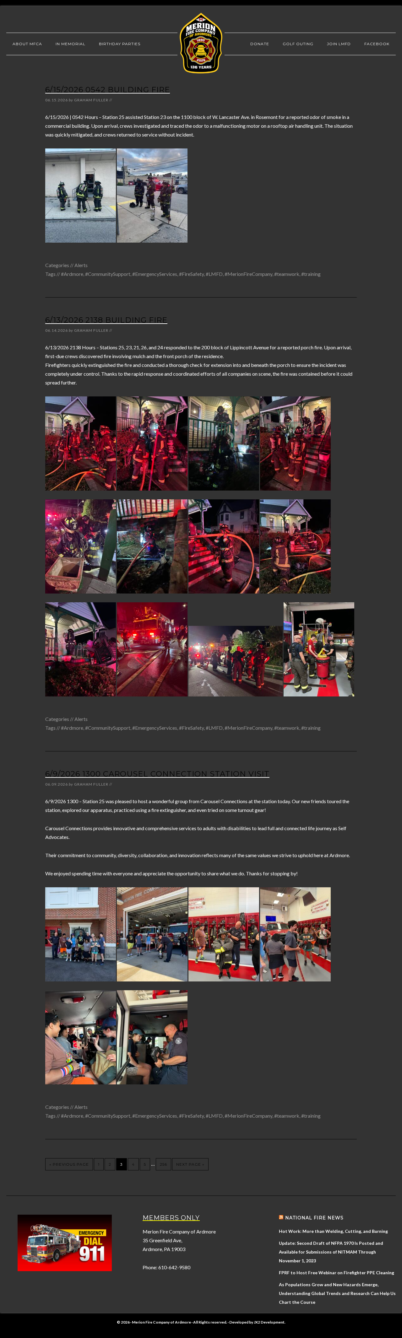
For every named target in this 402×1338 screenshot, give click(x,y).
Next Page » (190, 1164)
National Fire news (314, 1218)
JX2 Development (269, 1322)
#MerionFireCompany (248, 274)
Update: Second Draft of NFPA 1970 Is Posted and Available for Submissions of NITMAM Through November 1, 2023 (331, 1251)
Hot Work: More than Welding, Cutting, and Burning (333, 1231)
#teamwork (286, 274)
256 (163, 1164)
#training (311, 274)
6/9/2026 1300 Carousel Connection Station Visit (157, 773)
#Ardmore (72, 274)
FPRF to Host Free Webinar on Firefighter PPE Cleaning (336, 1272)
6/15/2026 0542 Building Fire (107, 89)
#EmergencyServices (154, 274)
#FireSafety (191, 274)
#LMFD (214, 274)
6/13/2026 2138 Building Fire (106, 320)
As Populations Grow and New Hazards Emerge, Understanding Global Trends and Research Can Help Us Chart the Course (337, 1293)
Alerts (81, 265)
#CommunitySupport (107, 274)
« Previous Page (69, 1164)
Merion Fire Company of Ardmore (201, 43)
